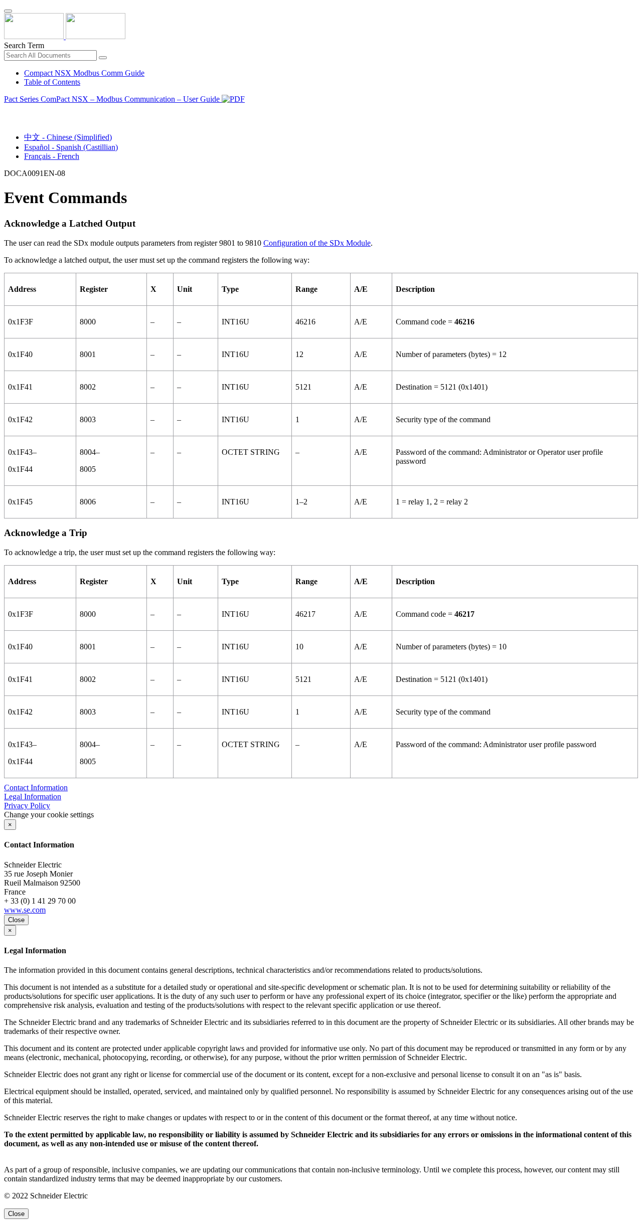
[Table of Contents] (8, 110)
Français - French (51, 156)
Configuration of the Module (317, 243)
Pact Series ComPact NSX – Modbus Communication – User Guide (113, 99)
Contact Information (36, 787)
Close (16, 920)
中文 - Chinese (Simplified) (68, 137)
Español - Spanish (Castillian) (71, 147)
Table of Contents (52, 82)
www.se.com (25, 910)
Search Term (24, 45)
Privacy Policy (27, 805)
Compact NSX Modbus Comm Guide (84, 73)
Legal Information (32, 796)
